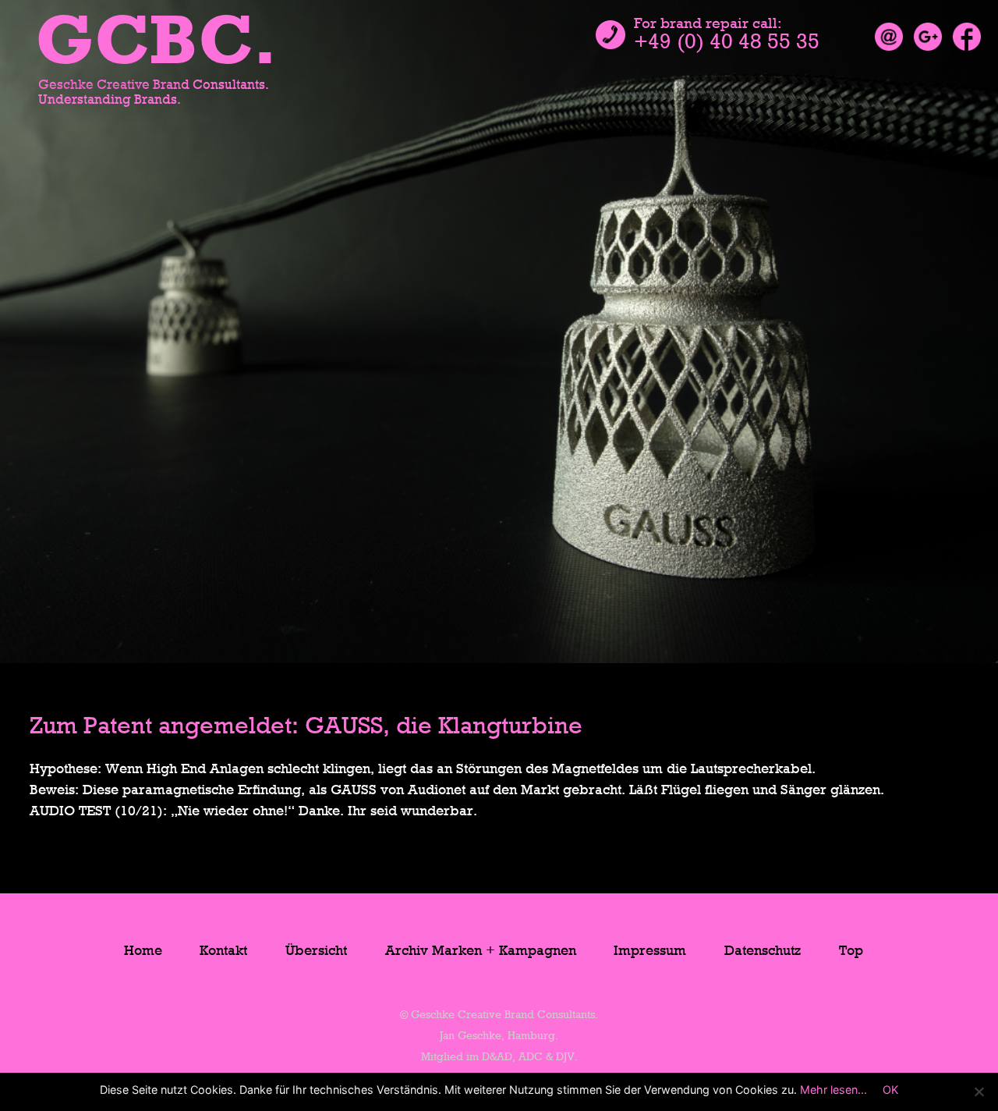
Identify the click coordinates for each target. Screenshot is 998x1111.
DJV (565, 1057)
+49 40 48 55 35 (726, 43)
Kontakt (223, 951)
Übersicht (316, 951)
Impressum (650, 951)
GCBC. (156, 45)
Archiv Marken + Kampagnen (480, 951)
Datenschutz (762, 951)
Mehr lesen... (833, 1089)
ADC (530, 1057)
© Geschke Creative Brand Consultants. (499, 1015)
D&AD (497, 1057)
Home (143, 951)
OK (890, 1089)
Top (851, 951)
